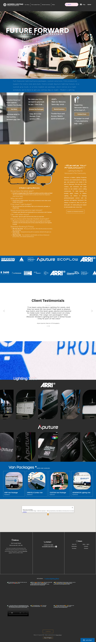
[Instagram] (56, 546)
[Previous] (4, 311)
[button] (90, 4)
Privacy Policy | (59, 635)
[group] (48, 484)
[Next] (91, 311)
